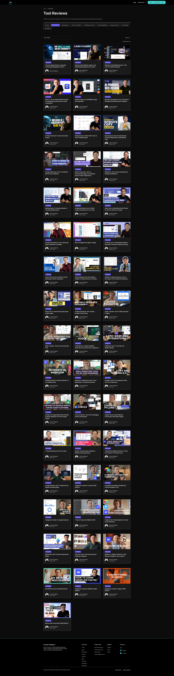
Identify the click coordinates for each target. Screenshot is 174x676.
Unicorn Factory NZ (98, 647)
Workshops (84, 665)
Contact (109, 647)
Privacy (108, 652)
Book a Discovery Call (157, 2)
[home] (10, 2)
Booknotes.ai (97, 652)
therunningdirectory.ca (99, 654)
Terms (108, 649)
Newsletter (84, 663)
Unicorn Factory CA (98, 649)
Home (83, 647)
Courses (84, 654)
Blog (134, 2)
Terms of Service (126, 669)
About (83, 649)
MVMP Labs (84, 652)
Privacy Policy (118, 669)
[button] (142, 2)
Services (84, 656)
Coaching (84, 661)
